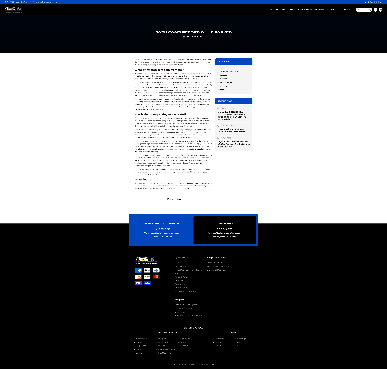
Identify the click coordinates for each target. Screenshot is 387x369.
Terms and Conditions (185, 291)
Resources (180, 284)
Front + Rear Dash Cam (218, 266)
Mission (161, 346)
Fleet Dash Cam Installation (188, 270)
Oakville (238, 342)
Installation (180, 266)
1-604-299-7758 (162, 229)
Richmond (185, 339)
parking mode (196, 99)
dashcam (224, 79)
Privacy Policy (181, 288)
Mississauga (240, 339)
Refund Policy (181, 277)
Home (178, 263)
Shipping (179, 273)
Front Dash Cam (215, 263)
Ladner (139, 353)
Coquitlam (141, 346)
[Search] (370, 10)
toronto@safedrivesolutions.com (224, 233)
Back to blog (174, 199)
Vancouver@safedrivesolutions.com (162, 233)
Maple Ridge (164, 342)
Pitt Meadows (164, 353)
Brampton (220, 339)
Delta (138, 349)
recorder (224, 86)
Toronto (238, 346)
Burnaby (140, 342)
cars (221, 68)
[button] (279, 10)
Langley (162, 339)
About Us (179, 280)
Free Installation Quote (186, 305)
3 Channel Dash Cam (217, 270)
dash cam (190, 85)
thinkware (224, 90)
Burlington (220, 342)
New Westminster (166, 349)
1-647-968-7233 (224, 229)
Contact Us (180, 312)
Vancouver (185, 346)
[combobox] (364, 10)
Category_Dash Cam (229, 72)
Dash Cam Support (184, 308)
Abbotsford (141, 339)
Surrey (183, 342)
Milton (218, 346)
